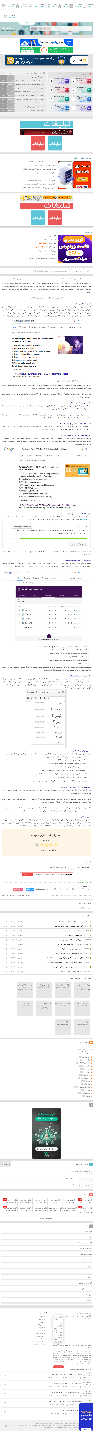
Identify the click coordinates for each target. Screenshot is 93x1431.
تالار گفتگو (40, 1327)
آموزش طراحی (86, 1049)
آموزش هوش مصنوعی (85, 1283)
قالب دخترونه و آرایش (62, 987)
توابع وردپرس (39, 1333)
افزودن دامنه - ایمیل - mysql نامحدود (45, 165)
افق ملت (89, 1237)
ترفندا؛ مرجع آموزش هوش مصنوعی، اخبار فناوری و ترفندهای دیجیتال (23, 84)
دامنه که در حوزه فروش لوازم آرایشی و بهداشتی (30, 99)
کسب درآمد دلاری (86, 1260)
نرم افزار (87, 1090)
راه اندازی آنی (52, 177)
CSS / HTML (85, 1051)
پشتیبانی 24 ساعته (50, 254)
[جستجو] (34, 29)
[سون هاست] (46, 53)
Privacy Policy (68, 1423)
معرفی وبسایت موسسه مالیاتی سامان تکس (31, 88)
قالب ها (88, 1081)
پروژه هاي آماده (86, 1093)
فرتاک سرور (88, 232)
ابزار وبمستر (87, 1060)
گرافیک (88, 1096)
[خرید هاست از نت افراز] (46, 135)
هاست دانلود (46, 1427)
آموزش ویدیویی (86, 1057)
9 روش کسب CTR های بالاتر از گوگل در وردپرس (70, 944)
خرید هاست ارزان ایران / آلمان (83, 158)
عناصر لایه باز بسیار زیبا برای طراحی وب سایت (68, 1383)
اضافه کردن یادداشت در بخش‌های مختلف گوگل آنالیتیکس (68, 921)
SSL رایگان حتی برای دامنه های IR (45, 173)
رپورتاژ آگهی (87, 1075)
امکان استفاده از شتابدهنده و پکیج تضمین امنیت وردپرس (39, 184)
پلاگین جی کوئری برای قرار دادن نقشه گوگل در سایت (69, 953)
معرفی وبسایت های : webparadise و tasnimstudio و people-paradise (22, 92)
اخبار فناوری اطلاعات (84, 1063)
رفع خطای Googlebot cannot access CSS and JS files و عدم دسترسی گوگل (63, 962)
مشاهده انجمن (4, 73)
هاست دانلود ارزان (86, 1289)
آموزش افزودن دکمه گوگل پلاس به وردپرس (71, 939)
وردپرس (78, 271)
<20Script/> (8, 28)
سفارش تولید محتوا (86, 1254)
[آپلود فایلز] (46, 45)
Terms (74, 1423)
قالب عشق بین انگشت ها (82, 989)
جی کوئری (87, 1072)
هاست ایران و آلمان (50, 239)
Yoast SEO (84, 520)
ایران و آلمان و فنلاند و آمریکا (47, 251)
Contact (57, 1423)
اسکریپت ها (87, 1066)
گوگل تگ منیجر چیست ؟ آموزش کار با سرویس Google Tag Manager (65, 958)
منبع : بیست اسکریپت (56, 867)
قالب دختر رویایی (82, 1006)
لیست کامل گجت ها (46, 1218)
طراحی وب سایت (78, 1427)
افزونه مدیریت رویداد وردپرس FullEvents (81, 1171)
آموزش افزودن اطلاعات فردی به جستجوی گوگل (70, 971)
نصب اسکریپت (39, 1336)
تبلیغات (41, 1316)
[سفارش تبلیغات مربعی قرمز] (38, 150)
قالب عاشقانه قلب (62, 1024)
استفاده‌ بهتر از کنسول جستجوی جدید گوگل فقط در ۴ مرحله (67, 967)
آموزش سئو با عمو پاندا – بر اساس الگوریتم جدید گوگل (69, 926)
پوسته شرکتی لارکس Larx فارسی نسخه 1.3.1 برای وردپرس (64, 1401)
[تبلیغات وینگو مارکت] (46, 1158)
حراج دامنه (89, 1295)
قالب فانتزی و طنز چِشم (25, 989)
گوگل (82, 908)
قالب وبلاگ (87, 1084)
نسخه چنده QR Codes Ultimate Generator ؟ (30, 95)
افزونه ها (88, 1069)
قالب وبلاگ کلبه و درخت (44, 1008)
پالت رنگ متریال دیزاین (37, 1341)
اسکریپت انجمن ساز (38, 77)
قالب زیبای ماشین (43, 987)
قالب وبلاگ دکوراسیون (63, 1006)
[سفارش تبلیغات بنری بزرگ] (46, 127)
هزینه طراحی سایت (86, 1248)
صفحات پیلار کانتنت (38, 103)
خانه (88, 271)
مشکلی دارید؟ (82, 867)
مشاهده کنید (57, 1366)
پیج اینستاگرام (18, 889)
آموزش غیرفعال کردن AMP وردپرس (73, 930)
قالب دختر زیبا (25, 1006)
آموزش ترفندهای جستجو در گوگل (74, 935)
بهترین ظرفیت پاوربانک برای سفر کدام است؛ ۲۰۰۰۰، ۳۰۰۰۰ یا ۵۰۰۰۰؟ (23, 80)
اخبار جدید (89, 1266)
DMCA (62, 1423)
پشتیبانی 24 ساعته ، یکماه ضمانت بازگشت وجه (42, 180)
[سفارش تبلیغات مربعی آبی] (55, 150)
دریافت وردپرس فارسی (37, 1344)
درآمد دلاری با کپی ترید (85, 1243)
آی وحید (70, 1427)
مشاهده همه (53, 74)
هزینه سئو (89, 1231)
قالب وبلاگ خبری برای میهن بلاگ (72, 1410)
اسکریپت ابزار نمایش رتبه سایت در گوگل (72, 949)
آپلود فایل (89, 1300)
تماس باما (40, 1322)
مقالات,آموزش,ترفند (9, 279)
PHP (87, 1054)
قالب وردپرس (88, 1272)
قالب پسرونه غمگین (82, 1024)
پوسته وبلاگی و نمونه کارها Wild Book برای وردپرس (66, 1374)
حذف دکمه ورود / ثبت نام (36, 110)
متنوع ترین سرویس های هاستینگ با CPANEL (42, 162)
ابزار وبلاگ (40, 1325)
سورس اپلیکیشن (85, 1078)
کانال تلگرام (30, 889)
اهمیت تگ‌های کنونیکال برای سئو (34, 107)
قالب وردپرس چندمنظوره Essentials (82, 1184)
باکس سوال (88, 908)
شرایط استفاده (39, 1339)
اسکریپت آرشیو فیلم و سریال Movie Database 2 (67, 1392)
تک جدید (89, 1277)
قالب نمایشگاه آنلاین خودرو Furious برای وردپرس (79, 1178)
